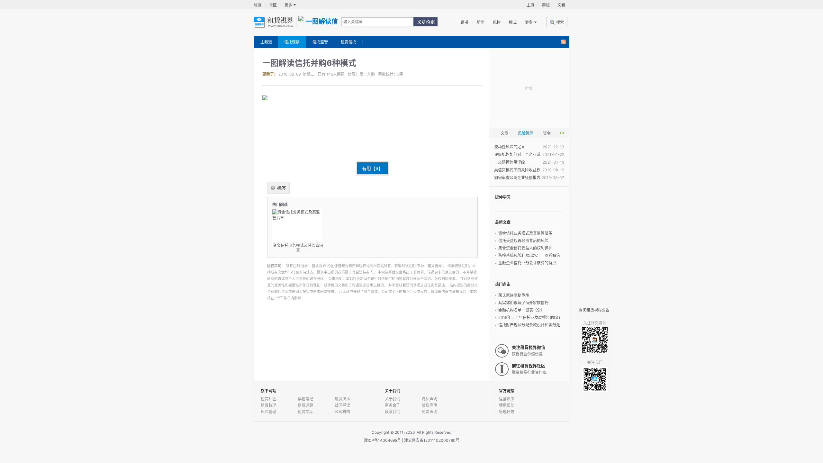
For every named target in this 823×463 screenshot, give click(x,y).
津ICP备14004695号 (382, 440)
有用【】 (372, 168)
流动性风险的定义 (509, 146)
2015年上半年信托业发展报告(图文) (529, 317)
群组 (546, 5)
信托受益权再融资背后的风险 (523, 240)
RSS (563, 42)
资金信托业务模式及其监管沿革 (525, 233)
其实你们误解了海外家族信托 (523, 302)
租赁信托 (348, 42)
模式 (513, 22)
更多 (288, 5)
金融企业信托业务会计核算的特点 (527, 262)
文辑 (561, 5)
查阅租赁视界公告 (594, 310)
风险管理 (268, 411)
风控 (497, 22)
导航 (257, 5)
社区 (273, 5)
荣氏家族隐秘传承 (513, 295)
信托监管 (320, 42)
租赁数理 (268, 405)
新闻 (480, 22)
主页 (530, 5)
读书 (464, 22)
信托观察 (292, 42)
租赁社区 (268, 398)
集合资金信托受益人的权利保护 (525, 248)
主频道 (266, 42)
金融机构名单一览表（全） (521, 310)
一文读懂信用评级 (509, 162)
